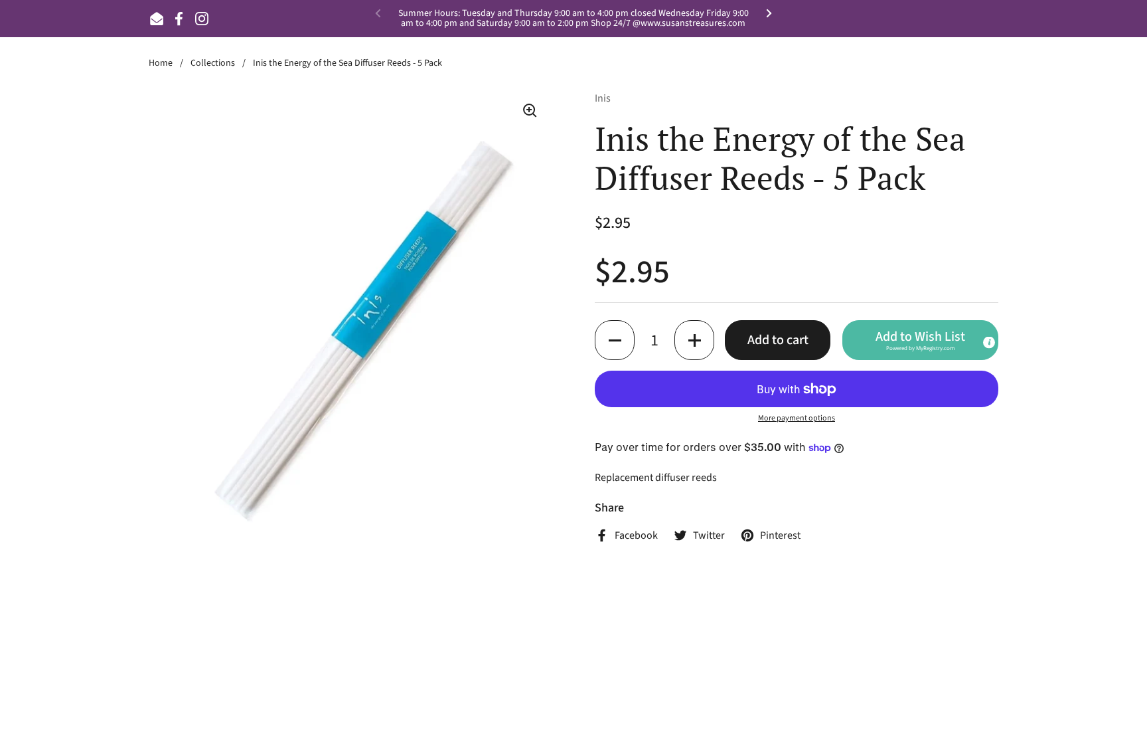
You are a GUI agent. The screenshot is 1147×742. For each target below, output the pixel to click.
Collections (213, 63)
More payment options (796, 418)
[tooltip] (989, 343)
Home (161, 63)
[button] (615, 340)
